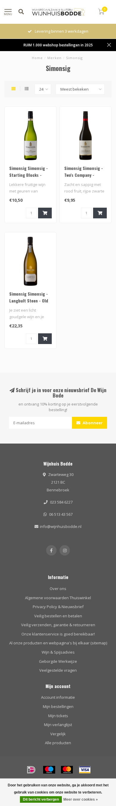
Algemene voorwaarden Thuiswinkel (58, 597)
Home (37, 58)
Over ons (58, 588)
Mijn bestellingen (58, 706)
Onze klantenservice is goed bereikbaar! (58, 634)
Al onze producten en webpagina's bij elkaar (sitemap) (58, 643)
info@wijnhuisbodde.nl (60, 526)
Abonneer (92, 422)
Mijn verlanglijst (58, 724)
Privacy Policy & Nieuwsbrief (58, 606)
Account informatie (58, 697)
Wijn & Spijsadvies (58, 652)
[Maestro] (49, 769)
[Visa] (84, 769)
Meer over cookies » (80, 799)
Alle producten (58, 742)
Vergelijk (58, 733)
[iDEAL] (31, 769)
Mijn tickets (58, 715)
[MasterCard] (66, 769)
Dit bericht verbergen (41, 799)
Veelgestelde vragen (58, 670)
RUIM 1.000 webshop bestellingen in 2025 (58, 44)
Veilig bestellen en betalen (58, 616)
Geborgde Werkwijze (58, 661)
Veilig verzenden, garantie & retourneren (58, 624)
